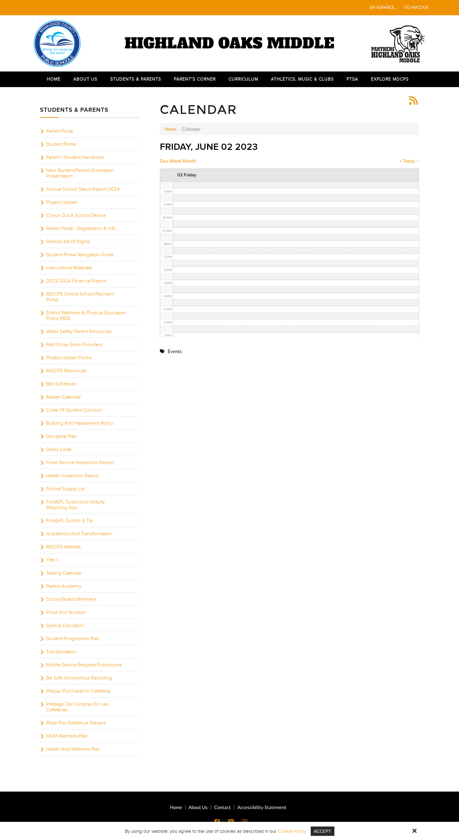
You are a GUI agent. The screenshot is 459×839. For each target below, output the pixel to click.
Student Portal (61, 144)
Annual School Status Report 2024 (83, 189)
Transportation (61, 652)
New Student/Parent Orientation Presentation (80, 173)
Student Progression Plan (73, 638)
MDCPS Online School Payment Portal (80, 296)
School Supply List (65, 489)
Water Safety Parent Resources (79, 331)
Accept (322, 831)
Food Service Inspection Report (80, 462)
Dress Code (59, 449)
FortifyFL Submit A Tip (69, 520)
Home (171, 129)
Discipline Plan (61, 436)
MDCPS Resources (66, 371)
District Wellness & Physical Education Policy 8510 (86, 315)
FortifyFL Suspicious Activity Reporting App (75, 504)
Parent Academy (63, 586)
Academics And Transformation (79, 534)
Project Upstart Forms (69, 358)
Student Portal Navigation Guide (80, 255)
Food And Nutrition (66, 612)
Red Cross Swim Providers (74, 344)
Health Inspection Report (72, 475)
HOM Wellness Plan (67, 736)
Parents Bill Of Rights (68, 241)
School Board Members (71, 599)
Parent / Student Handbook (75, 157)
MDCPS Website (63, 547)
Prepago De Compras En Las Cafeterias (77, 707)
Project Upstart (61, 202)
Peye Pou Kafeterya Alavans (76, 723)
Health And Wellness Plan (73, 749)
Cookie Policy (292, 831)
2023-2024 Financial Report (76, 281)
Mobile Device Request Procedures (84, 665)
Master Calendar (63, 397)
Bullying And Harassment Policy (79, 423)
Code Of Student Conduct (74, 410)
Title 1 (52, 560)
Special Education (65, 625)
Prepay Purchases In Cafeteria (78, 691)
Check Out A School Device (76, 215)
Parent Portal (59, 131)
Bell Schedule (61, 384)
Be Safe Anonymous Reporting (79, 678)
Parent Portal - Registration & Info (81, 228)
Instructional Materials (69, 268)
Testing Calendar (64, 573)
